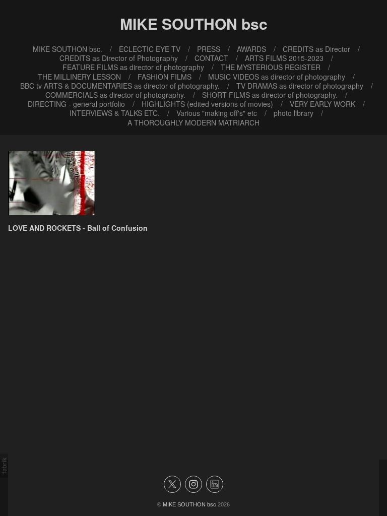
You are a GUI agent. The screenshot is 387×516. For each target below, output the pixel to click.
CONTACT (211, 58)
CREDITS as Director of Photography (118, 58)
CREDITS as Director (316, 49)
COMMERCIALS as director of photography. (115, 95)
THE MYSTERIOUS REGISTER (270, 67)
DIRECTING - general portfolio (76, 104)
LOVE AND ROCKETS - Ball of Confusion (78, 228)
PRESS (208, 49)
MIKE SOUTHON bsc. (67, 49)
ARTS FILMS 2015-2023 (284, 58)
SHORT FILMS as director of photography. (270, 95)
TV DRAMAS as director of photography (299, 86)
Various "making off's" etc (216, 113)
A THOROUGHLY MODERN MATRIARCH (193, 122)
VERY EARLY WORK (322, 104)
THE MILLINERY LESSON (79, 77)
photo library (293, 113)
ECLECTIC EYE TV (149, 49)
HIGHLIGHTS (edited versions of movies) (207, 104)
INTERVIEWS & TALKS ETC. (115, 113)
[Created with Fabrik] (4, 466)
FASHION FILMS (164, 77)
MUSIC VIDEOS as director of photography (276, 77)
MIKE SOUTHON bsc (189, 504)
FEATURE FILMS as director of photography (133, 67)
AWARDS (251, 49)
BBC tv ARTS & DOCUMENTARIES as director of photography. (120, 86)
